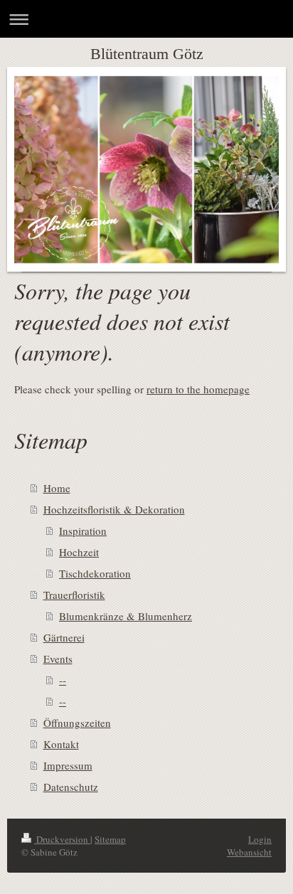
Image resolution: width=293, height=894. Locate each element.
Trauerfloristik (74, 594)
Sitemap (110, 839)
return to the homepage (198, 389)
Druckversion (62, 839)
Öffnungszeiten (77, 722)
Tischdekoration (95, 573)
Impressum (67, 765)
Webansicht (249, 852)
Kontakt (61, 744)
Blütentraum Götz (146, 54)
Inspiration (83, 530)
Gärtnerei (64, 637)
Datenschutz (70, 786)
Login (260, 839)
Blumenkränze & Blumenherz (125, 616)
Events (58, 658)
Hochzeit (79, 552)
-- (62, 680)
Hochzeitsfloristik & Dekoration (114, 509)
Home (56, 488)
